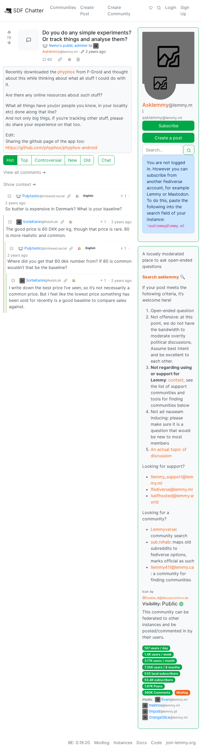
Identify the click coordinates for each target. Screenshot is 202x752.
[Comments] (28, 39)
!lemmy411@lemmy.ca (172, 567)
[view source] (78, 59)
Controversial (48, 160)
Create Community (119, 10)
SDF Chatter (28, 10)
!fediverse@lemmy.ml (172, 489)
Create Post (87, 10)
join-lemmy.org (181, 742)
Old (87, 160)
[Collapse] (9, 196)
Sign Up (184, 10)
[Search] (159, 7)
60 (49, 59)
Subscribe (168, 125)
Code (156, 742)
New (72, 160)
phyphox (66, 71)
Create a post (168, 137)
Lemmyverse (163, 529)
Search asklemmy (160, 277)
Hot (10, 160)
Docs (142, 742)
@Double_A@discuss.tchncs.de (165, 598)
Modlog (182, 692)
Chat (106, 160)
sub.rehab (160, 542)
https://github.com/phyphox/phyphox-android (51, 147)
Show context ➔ (19, 184)
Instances (123, 742)
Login (170, 7)
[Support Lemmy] (151, 7)
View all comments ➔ (24, 172)
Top (24, 160)
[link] (59, 59)
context (176, 380)
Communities (63, 7)
